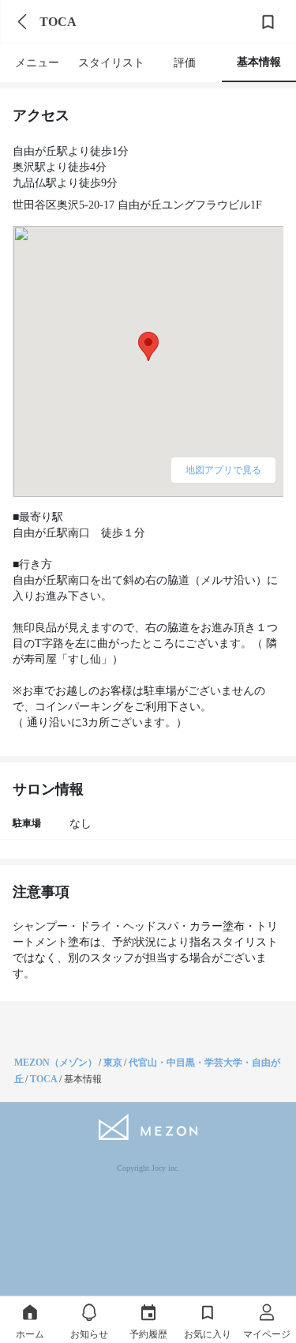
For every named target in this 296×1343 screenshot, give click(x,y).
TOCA (44, 1079)
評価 (185, 63)
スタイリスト (111, 63)
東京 (112, 1062)
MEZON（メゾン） (55, 1062)
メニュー (37, 63)
